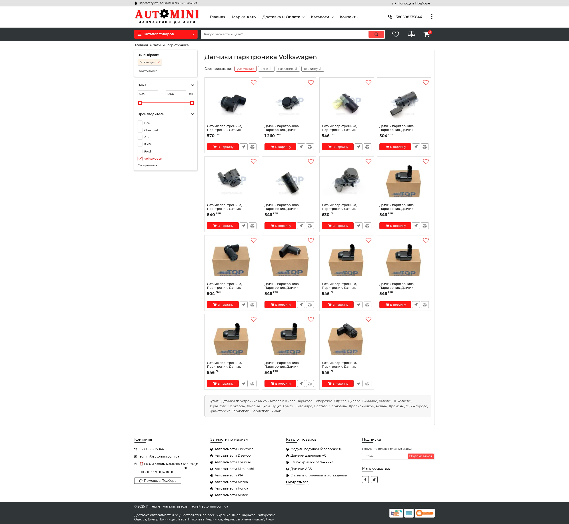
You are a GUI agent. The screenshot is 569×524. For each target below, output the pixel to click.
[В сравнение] (252, 146)
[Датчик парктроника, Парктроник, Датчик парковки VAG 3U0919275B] (289, 260)
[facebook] (365, 479)
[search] (376, 34)
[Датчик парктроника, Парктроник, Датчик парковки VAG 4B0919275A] (231, 260)
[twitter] (374, 479)
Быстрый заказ (244, 146)
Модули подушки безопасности (317, 449)
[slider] (140, 103)
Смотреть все (147, 165)
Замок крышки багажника (312, 462)
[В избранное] (253, 83)
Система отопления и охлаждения (319, 475)
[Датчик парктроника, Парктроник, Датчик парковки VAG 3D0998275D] (404, 181)
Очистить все (147, 71)
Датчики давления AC (308, 456)
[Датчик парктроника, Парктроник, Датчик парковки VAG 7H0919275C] (289, 181)
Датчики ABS (301, 469)
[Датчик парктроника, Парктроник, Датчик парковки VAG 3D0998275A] (346, 260)
